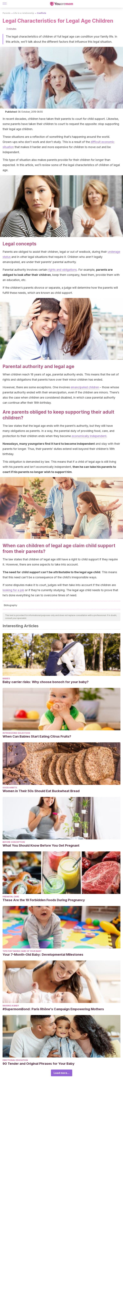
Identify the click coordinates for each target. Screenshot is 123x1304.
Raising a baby (11, 1005)
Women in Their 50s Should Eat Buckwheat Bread (41, 791)
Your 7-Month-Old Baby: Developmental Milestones (43, 954)
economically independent (89, 436)
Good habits (10, 787)
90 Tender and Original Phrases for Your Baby (38, 1064)
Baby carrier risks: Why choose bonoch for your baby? (46, 682)
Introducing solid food (16, 733)
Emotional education (15, 1060)
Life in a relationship (23, 13)
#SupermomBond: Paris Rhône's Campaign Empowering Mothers (53, 1009)
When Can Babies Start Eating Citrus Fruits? (37, 736)
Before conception (14, 842)
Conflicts (41, 13)
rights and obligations (62, 269)
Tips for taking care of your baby (22, 951)
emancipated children (85, 387)
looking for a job (13, 590)
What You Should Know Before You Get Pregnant (41, 845)
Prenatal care (11, 896)
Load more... (62, 1073)
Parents (6, 13)
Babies (6, 678)
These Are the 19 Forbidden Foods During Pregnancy (44, 900)
